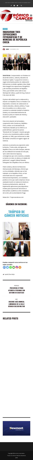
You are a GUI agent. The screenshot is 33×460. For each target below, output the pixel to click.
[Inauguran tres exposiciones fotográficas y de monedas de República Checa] (16, 62)
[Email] (13, 267)
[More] (20, 267)
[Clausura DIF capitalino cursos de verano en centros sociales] (13, 357)
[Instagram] (14, 5)
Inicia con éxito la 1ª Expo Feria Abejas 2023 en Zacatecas (16, 345)
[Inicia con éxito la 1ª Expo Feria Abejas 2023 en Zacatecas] (13, 335)
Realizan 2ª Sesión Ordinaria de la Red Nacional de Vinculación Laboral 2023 (15, 390)
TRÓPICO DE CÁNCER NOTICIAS (16, 213)
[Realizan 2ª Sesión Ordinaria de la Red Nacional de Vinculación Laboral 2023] (13, 380)
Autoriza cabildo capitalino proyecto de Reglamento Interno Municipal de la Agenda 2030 (16, 413)
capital (6, 274)
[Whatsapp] (10, 267)
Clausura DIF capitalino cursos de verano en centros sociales (16, 368)
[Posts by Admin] (4, 49)
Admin (7, 49)
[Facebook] (11, 5)
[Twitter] (17, 5)
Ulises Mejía (11, 274)
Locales (5, 29)
